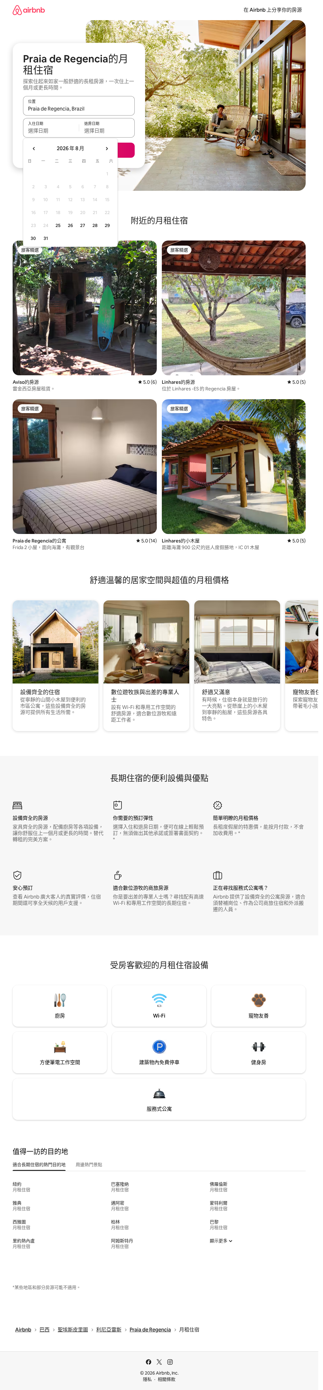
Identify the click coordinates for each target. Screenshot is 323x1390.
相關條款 (166, 1379)
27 (82, 225)
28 (94, 225)
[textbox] (51, 130)
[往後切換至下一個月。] (107, 148)
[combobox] (79, 108)
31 (46, 238)
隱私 (147, 1379)
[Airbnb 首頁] (29, 10)
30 (33, 238)
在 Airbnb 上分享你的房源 (273, 10)
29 (107, 225)
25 (58, 225)
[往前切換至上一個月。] (34, 148)
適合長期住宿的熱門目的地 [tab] (39, 1164)
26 (70, 225)
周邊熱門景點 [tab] (89, 1164)
